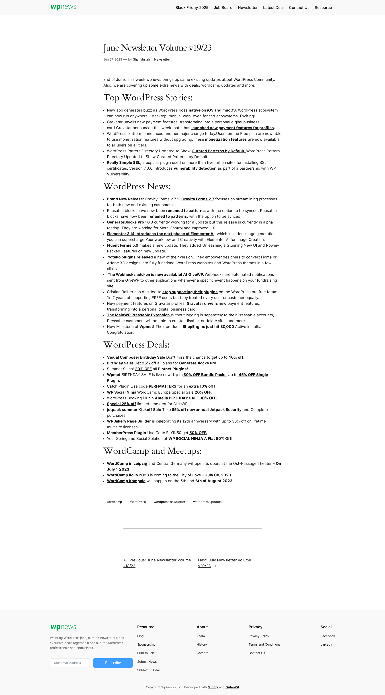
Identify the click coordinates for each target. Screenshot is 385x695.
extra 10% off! (202, 386)
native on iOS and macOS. (213, 110)
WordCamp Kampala (126, 481)
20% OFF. (203, 392)
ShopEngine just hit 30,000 (209, 326)
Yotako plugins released (130, 257)
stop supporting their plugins (190, 292)
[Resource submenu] (334, 7)
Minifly (213, 687)
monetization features (226, 139)
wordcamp (114, 502)
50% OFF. (198, 433)
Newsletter (162, 59)
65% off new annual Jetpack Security (206, 409)
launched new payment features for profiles (232, 128)
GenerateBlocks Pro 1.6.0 (130, 222)
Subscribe (113, 663)
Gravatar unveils (203, 303)
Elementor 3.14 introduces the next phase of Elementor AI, (161, 234)
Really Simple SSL (123, 162)
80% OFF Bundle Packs (205, 374)
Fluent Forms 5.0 (122, 245)
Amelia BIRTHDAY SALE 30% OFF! (186, 398)
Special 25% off (121, 404)
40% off (235, 357)
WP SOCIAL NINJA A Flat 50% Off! (200, 438)
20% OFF (143, 369)
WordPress (138, 502)
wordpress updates (207, 502)
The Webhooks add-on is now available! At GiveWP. (156, 274)
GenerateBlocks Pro (197, 363)
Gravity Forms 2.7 (197, 199)
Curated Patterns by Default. (219, 151)
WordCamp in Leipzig (127, 463)
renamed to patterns (185, 210)
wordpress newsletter (169, 502)
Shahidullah (141, 59)
